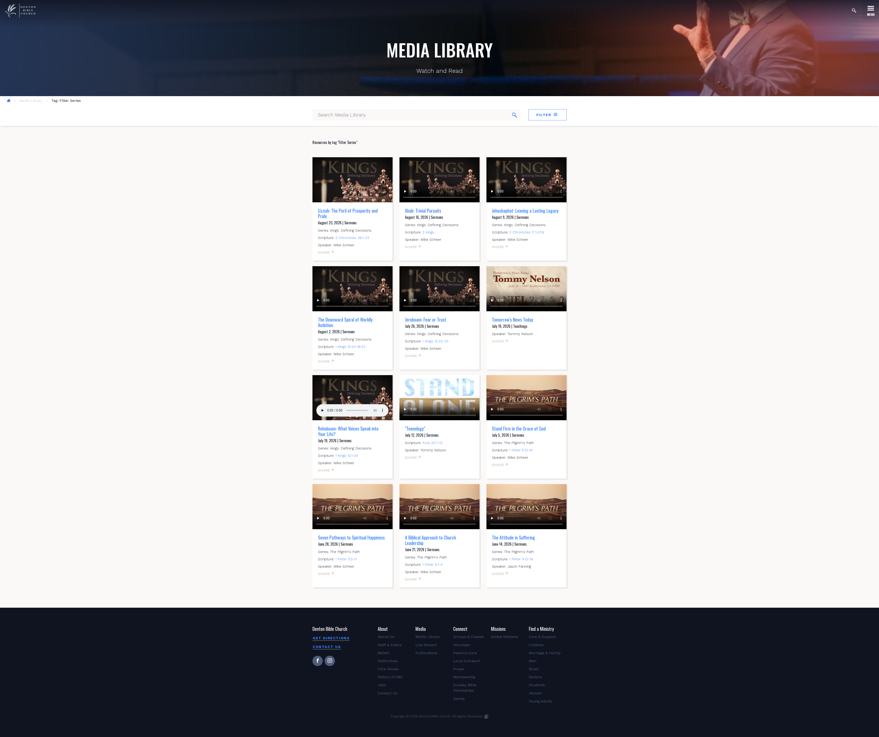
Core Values (388, 669)
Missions (498, 628)
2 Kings (428, 232)
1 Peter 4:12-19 (521, 559)
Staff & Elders (390, 645)
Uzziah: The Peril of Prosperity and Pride (348, 213)
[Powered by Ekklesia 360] (486, 717)
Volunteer (461, 645)
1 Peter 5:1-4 (432, 564)
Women (535, 693)
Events (459, 698)
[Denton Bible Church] (20, 10)
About (383, 628)
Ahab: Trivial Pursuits (423, 210)
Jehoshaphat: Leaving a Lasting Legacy (525, 210)
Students (537, 685)
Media (420, 628)
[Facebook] (317, 661)
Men (532, 661)
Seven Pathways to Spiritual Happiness (351, 537)
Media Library (30, 100)
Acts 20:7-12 (432, 443)
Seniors (535, 677)
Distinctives (388, 661)
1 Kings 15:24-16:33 (350, 346)
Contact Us (327, 647)
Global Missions (504, 636)
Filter (544, 115)
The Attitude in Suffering (513, 537)
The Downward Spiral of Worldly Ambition (345, 322)
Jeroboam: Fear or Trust (425, 319)
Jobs (382, 685)
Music (534, 669)
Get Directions (331, 638)
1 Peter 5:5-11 (345, 559)
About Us (386, 636)
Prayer (459, 669)
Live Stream (426, 645)
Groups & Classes (468, 636)
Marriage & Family (545, 653)
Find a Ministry (541, 628)
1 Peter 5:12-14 (521, 450)
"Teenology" (415, 428)
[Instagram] (330, 661)
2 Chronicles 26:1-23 (352, 238)
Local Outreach (466, 661)
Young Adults (540, 701)
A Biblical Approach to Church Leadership (430, 540)
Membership (464, 677)
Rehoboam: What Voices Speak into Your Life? (348, 431)
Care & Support (542, 636)
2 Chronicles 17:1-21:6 (526, 232)
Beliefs (383, 653)
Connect (460, 628)
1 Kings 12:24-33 (435, 341)
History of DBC (390, 677)
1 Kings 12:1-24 (346, 455)
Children (536, 645)
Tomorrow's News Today (512, 319)
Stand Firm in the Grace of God (519, 428)
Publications (426, 653)
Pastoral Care (465, 653)
